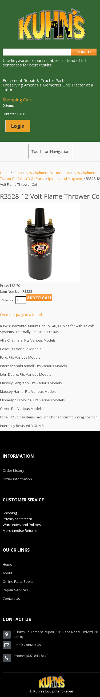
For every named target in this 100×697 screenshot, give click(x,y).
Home (5, 172)
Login (18, 126)
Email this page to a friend (21, 314)
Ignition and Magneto (65, 178)
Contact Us (32, 644)
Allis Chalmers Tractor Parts (48, 172)
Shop (17, 172)
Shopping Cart (17, 100)
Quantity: (8, 300)
